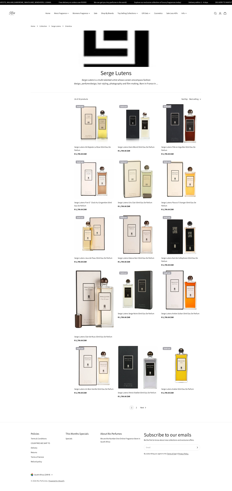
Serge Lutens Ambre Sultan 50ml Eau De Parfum (180, 313)
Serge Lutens (56, 26)
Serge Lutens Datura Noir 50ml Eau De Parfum (136, 258)
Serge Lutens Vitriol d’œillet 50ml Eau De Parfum (137, 392)
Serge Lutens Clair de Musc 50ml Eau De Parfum (93, 336)
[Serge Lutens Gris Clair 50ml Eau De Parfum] (138, 179)
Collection (43, 26)
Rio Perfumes (42, 481)
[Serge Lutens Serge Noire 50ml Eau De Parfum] (138, 290)
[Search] (215, 13)
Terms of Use (171, 453)
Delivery (34, 448)
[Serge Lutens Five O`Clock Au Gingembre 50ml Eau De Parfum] (94, 179)
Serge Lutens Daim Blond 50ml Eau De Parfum (136, 147)
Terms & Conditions (39, 438)
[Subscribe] (197, 447)
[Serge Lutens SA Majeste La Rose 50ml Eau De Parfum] (94, 124)
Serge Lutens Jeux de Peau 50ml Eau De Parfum (93, 258)
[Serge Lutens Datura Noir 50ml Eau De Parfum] (138, 235)
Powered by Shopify (56, 481)
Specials (69, 438)
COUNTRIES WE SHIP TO (40, 443)
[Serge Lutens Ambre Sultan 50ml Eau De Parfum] (181, 290)
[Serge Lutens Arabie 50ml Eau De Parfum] (181, 366)
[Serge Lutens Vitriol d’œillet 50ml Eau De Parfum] (138, 367)
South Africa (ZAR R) (42, 474)
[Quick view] (111, 109)
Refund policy (36, 461)
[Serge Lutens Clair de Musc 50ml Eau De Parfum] (94, 301)
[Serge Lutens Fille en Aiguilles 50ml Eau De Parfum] (181, 124)
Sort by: (184, 99)
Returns (34, 452)
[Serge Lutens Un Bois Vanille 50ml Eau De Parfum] (94, 366)
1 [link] (131, 407)
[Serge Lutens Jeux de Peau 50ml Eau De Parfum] (94, 235)
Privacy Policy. (183, 453)
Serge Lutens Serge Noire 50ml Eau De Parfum (136, 313)
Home (33, 26)
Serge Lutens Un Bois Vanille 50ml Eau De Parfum (93, 389)
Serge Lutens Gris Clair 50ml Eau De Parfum (135, 202)
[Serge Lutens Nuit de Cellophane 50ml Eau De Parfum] (181, 235)
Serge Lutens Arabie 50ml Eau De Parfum (177, 389)
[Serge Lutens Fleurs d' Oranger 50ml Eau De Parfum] (181, 179)
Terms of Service (37, 457)
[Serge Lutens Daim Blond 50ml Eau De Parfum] (138, 124)
